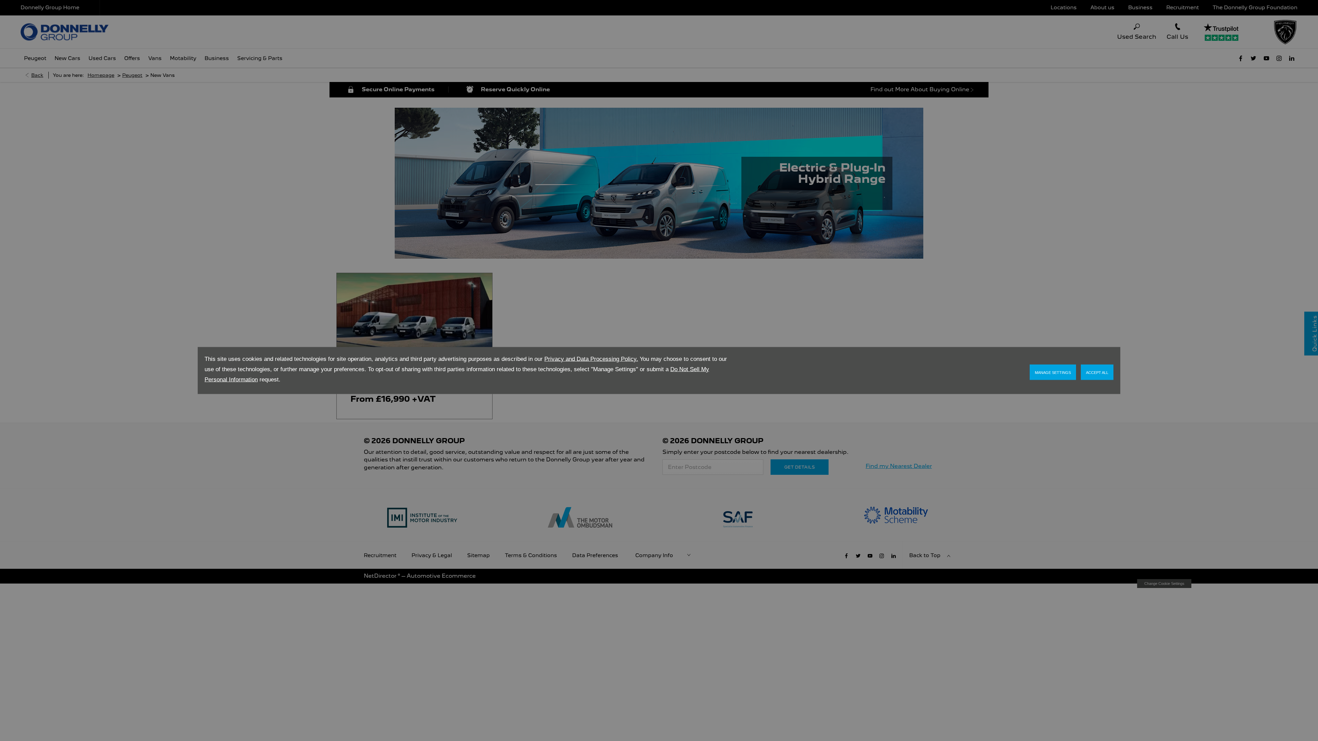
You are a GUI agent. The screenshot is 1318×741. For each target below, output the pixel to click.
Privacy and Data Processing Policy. (591, 359)
